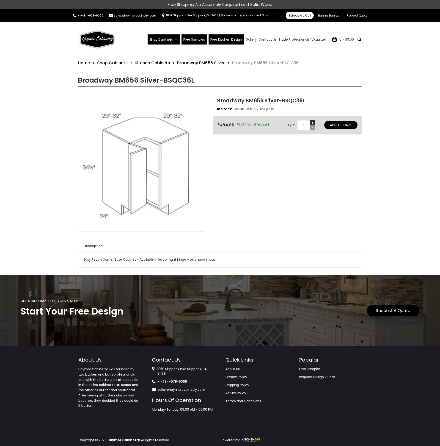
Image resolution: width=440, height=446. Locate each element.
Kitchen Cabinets (152, 63)
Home (84, 63)
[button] (140, 162)
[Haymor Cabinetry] (97, 39)
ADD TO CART (341, 125)
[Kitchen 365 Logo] (251, 440)
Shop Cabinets (112, 63)
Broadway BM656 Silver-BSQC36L (266, 63)
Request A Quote (393, 310)
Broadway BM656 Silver (201, 63)
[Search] (360, 39)
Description (93, 246)
